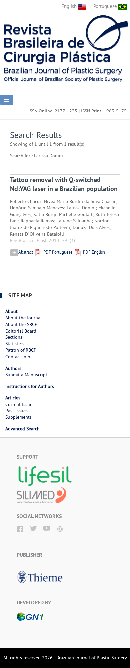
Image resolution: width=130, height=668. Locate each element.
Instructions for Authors (29, 386)
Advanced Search (22, 429)
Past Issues (16, 411)
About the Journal (23, 318)
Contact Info (17, 357)
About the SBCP (21, 324)
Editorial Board (20, 331)
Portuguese (105, 6)
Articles (12, 398)
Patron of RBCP (20, 350)
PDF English (93, 252)
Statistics (14, 344)
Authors (13, 368)
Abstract (25, 252)
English (69, 6)
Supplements (18, 417)
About (11, 311)
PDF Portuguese (57, 252)
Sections (13, 337)
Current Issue (18, 404)
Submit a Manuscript (26, 375)
